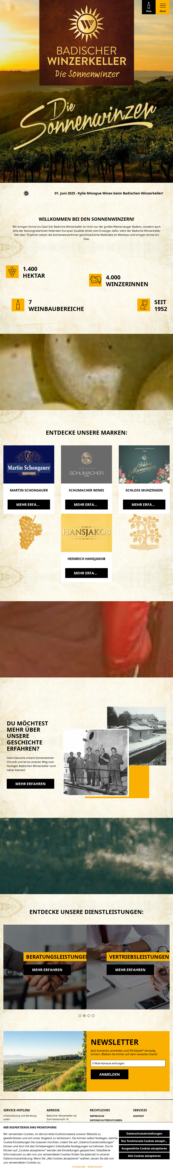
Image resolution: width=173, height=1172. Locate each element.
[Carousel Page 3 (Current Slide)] (88, 1015)
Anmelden (109, 1074)
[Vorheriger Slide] (10, 972)
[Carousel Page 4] (93, 1015)
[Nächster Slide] (163, 972)
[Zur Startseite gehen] (21, 7)
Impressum (97, 1116)
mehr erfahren (31, 504)
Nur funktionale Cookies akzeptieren (145, 1141)
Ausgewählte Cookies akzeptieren (144, 1148)
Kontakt (138, 1116)
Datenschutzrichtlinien (106, 1120)
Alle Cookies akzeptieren (144, 1156)
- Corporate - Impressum (86, 1166)
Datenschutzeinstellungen (144, 1133)
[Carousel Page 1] (80, 1015)
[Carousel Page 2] (84, 1015)
